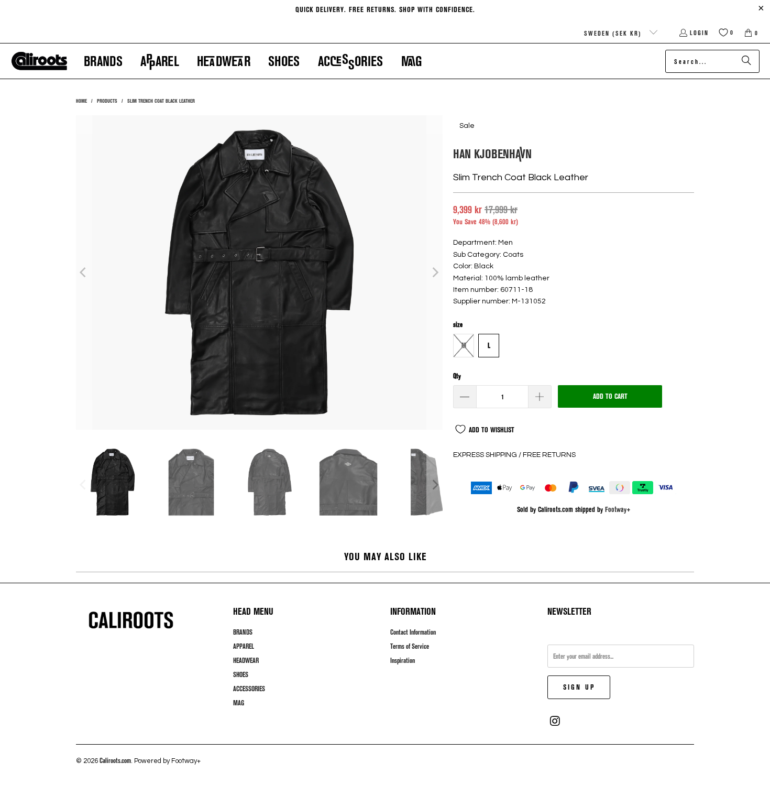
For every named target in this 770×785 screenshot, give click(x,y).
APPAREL (243, 646)
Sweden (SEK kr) (614, 33)
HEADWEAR (246, 660)
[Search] (746, 61)
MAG (238, 703)
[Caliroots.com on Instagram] (555, 721)
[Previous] (83, 272)
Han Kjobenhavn (492, 153)
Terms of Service (409, 646)
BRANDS (242, 632)
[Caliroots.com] (39, 61)
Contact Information (413, 632)
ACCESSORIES (249, 688)
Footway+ (618, 509)
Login (699, 32)
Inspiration (402, 660)
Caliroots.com (115, 760)
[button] (103, 61)
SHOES (240, 674)
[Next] (434, 272)
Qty (457, 376)
